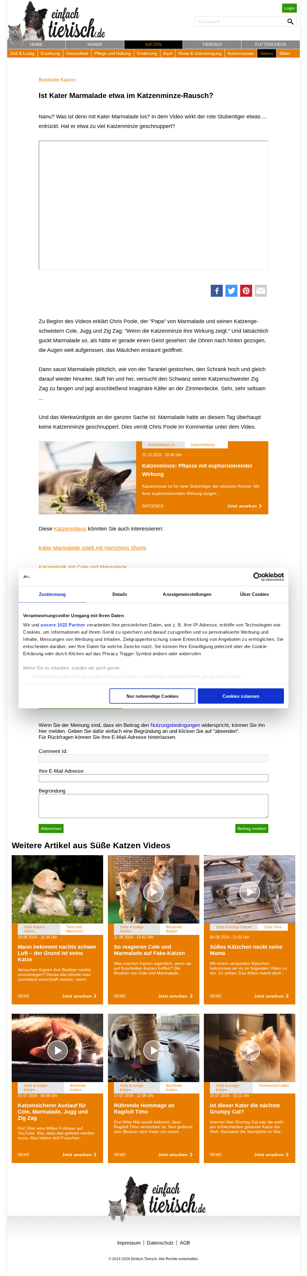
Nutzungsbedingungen (175, 725)
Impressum (129, 1242)
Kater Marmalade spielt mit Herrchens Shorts (92, 548)
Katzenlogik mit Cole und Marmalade (83, 567)
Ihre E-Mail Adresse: (62, 771)
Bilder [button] (284, 53)
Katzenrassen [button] (241, 53)
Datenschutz (160, 1242)
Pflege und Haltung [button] (112, 53)
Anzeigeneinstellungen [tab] (187, 593)
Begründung (52, 791)
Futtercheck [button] (270, 44)
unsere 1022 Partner (62, 624)
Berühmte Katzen (57, 79)
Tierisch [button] (212, 44)
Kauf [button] (167, 53)
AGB (185, 1242)
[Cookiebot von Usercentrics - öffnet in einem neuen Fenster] (257, 576)
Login (289, 8)
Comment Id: (53, 751)
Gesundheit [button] (77, 53)
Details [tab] (119, 593)
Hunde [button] (95, 44)
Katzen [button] (153, 44)
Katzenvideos (70, 529)
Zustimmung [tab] (52, 593)
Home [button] (36, 44)
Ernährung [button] (147, 53)
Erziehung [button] (50, 53)
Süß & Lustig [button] (22, 53)
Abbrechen (51, 828)
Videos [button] (266, 53)
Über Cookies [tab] (254, 593)
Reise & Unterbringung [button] (200, 53)
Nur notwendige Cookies (152, 695)
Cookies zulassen (240, 695)
